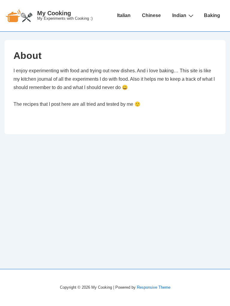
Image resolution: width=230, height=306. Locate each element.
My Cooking (54, 13)
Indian (179, 15)
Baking (212, 15)
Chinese (151, 15)
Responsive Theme (153, 287)
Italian (124, 15)
